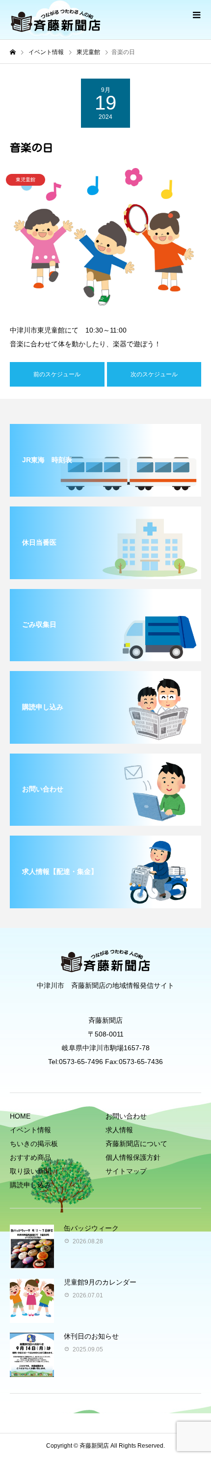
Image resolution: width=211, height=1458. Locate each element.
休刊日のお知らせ (91, 1336)
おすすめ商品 (30, 1157)
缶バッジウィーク (91, 1228)
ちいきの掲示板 (34, 1144)
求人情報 (119, 1130)
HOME (20, 1116)
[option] (105, 239)
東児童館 (25, 179)
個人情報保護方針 (133, 1157)
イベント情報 (30, 1130)
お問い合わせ (126, 1116)
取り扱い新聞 (30, 1171)
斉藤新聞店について (136, 1144)
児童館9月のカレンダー (100, 1282)
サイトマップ (126, 1171)
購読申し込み (30, 1185)
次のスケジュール (154, 374)
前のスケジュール (56, 374)
